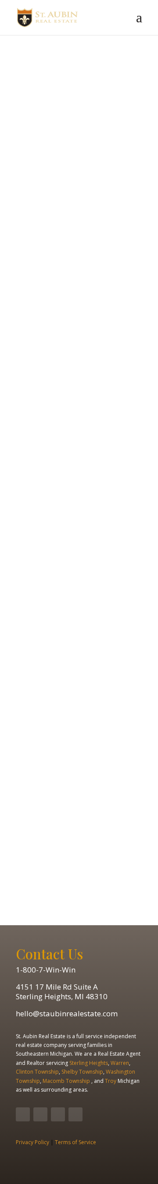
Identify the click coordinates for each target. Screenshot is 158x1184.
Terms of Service (75, 1142)
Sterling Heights (88, 1063)
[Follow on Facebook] (23, 1114)
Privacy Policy (32, 1142)
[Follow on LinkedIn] (75, 1114)
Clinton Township (37, 1071)
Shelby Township (82, 1071)
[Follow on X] (40, 1114)
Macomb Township (65, 1081)
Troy (110, 1081)
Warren (120, 1063)
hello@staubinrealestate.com (67, 1013)
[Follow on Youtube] (58, 1114)
